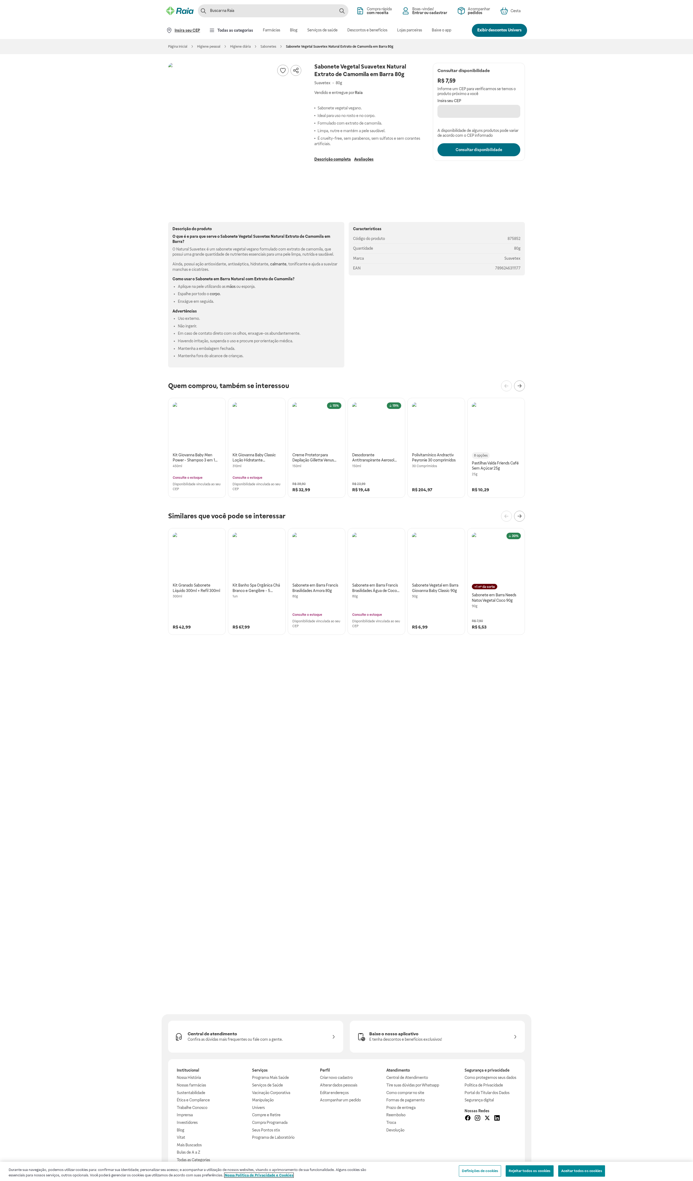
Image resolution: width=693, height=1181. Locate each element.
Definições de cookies (480, 1171)
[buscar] (341, 10)
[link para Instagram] (477, 1119)
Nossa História (189, 1077)
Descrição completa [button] (332, 159)
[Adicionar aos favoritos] (282, 70)
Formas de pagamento (405, 1100)
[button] (235, 130)
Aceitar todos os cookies (581, 1171)
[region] (346, 1171)
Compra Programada (269, 1122)
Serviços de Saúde (267, 1085)
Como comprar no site (405, 1093)
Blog (180, 1130)
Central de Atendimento (407, 1077)
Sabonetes (268, 46)
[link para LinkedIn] (497, 1119)
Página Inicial (177, 46)
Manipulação (263, 1100)
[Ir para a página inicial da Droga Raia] (180, 10)
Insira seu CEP (449, 101)
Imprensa (185, 1115)
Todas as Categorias (193, 1160)
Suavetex (512, 258)
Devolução (395, 1130)
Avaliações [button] (364, 159)
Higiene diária (240, 46)
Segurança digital (479, 1100)
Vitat (181, 1137)
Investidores (187, 1122)
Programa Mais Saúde (270, 1077)
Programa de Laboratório (273, 1137)
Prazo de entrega (401, 1107)
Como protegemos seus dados (490, 1077)
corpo (215, 294)
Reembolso (396, 1115)
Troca (391, 1122)
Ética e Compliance (193, 1100)
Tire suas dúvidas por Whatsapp (412, 1085)
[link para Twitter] (487, 1119)
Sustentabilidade (191, 1093)
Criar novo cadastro (336, 1077)
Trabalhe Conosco (192, 1107)
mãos (231, 286)
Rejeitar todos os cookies (529, 1171)
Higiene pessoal (208, 46)
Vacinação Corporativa (271, 1093)
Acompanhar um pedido (340, 1100)
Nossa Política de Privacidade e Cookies (259, 1175)
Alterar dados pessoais (338, 1085)
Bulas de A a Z (188, 1152)
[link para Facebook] (468, 1119)
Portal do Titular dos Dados (487, 1093)
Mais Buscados (189, 1145)
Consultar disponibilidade (479, 150)
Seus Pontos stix (266, 1130)
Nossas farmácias (191, 1085)
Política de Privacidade (484, 1085)
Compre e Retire (266, 1115)
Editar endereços (334, 1093)
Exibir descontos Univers (499, 30)
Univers (258, 1107)
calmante (278, 264)
